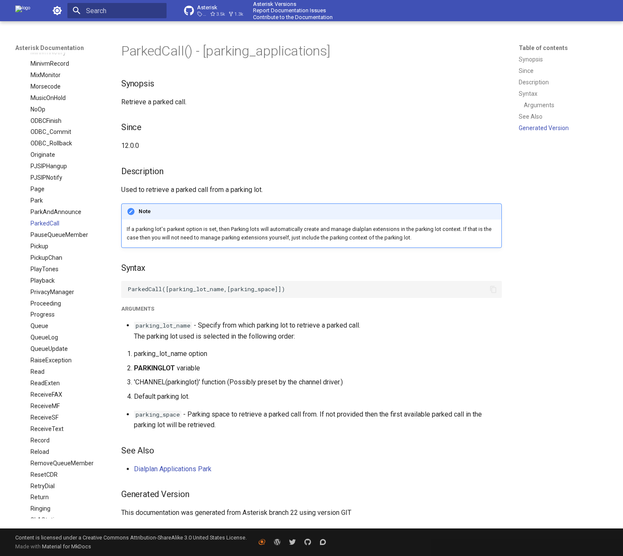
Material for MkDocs (66, 546)
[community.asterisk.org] (323, 542)
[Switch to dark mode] (57, 10)
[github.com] (307, 542)
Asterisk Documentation (49, 47)
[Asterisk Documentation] (22, 10)
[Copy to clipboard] (493, 289)
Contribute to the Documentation (293, 17)
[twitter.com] (292, 542)
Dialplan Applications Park (172, 469)
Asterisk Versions (274, 4)
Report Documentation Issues (289, 10)
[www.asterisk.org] (262, 542)
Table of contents (543, 47)
